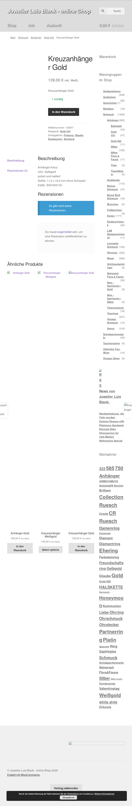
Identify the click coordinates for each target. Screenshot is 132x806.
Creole (103, 514)
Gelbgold (114, 568)
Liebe (104, 612)
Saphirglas (107, 651)
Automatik (106, 485)
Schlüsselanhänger (115, 265)
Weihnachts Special (110, 440)
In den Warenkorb (63, 112)
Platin (109, 639)
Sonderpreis (107, 684)
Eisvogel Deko (107, 429)
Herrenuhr (104, 592)
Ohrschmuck (111, 618)
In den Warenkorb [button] (20, 548)
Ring (113, 646)
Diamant (106, 538)
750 (119, 467)
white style (108, 701)
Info (31, 24)
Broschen (112, 204)
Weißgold (110, 695)
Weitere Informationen (104, 793)
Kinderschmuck (115, 223)
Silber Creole (116, 679)
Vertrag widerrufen (66, 788)
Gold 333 (49, 37)
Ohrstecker (109, 624)
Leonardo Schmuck (112, 245)
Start (12, 37)
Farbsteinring (109, 557)
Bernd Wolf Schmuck (113, 196)
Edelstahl (116, 126)
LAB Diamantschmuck (116, 234)
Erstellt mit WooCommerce (23, 775)
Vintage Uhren (111, 358)
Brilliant (105, 490)
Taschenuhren (111, 343)
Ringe (110, 258)
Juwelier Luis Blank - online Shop (48, 11)
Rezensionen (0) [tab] (17, 170)
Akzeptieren (68, 797)
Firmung (69, 135)
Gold (117, 575)
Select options (50, 549)
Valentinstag (109, 688)
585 (110, 467)
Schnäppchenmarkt (113, 335)
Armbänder (113, 180)
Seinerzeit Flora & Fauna (115, 275)
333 (102, 468)
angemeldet (64, 232)
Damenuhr (105, 533)
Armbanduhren (112, 91)
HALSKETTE (111, 587)
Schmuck (23, 37)
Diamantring (109, 543)
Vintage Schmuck (112, 320)
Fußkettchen (114, 210)
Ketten (111, 216)
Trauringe (112, 313)
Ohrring (116, 612)
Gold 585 (116, 141)
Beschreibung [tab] (15, 160)
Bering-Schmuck (112, 187)
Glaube (79, 135)
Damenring (109, 528)
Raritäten (108, 108)
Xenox (110, 328)
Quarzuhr (104, 646)
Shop (11, 24)
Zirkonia (105, 707)
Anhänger (36, 37)
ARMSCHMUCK (108, 481)
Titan (114, 165)
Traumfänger (117, 172)
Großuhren (109, 97)
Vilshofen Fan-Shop (111, 350)
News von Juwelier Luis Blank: (110, 396)
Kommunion (55, 139)
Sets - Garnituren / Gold (114, 286)
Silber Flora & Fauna (115, 156)
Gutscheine (110, 103)
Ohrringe (112, 252)
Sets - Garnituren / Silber (114, 298)
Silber (114, 146)
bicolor (118, 486)
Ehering (108, 550)
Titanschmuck (115, 307)
